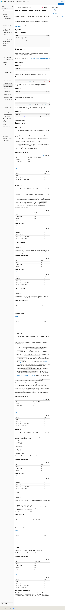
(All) (16, 168)
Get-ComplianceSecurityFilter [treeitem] (8, 72)
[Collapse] (13, 6)
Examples (54, 12)
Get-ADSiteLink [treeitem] (5, 36)
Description (55, 10)
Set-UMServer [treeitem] (5, 136)
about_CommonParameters (22, 597)
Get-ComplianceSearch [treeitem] (7, 66)
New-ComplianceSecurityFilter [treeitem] (8, 86)
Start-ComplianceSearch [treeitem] (8, 110)
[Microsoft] (2, 1)
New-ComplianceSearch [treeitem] (8, 80)
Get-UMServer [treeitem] (5, 45)
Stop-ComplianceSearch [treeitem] (8, 114)
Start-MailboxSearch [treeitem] (7, 112)
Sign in (62, 1)
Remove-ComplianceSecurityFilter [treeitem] (8, 97)
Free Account (61, 4)
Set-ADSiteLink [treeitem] (5, 134)
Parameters (55, 13)
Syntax (54, 9)
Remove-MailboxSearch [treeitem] (8, 99)
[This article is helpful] (61, 16)
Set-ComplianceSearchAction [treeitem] (8, 103)
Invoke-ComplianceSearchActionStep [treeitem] (8, 77)
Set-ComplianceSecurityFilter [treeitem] (8, 106)
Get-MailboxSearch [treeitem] (7, 74)
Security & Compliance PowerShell (23, 17)
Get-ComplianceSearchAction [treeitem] (8, 68)
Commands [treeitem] (5, 14)
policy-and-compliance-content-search (24, 7)
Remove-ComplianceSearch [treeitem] (7, 91)
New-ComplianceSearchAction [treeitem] (8, 83)
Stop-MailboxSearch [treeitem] (7, 116)
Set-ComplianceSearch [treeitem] (7, 101)
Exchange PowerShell (22, 13)
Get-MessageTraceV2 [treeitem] (6, 41)
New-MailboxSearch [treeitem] (7, 88)
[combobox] (7, 8)
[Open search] (60, 1)
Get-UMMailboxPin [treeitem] (6, 43)
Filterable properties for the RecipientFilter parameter (33, 352)
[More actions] (49, 7)
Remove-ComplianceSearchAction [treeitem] (8, 94)
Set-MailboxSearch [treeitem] (7, 109)
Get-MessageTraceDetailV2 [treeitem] (7, 39)
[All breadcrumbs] (16, 7)
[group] (32, 70)
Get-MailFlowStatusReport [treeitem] (7, 37)
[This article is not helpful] (62, 16)
